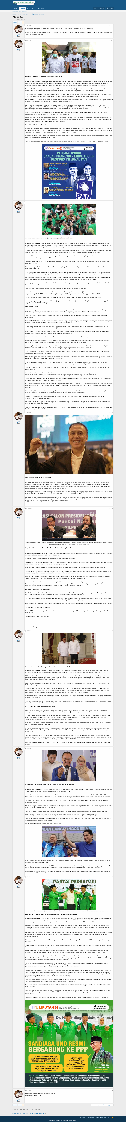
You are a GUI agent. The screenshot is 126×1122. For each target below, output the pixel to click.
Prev (15, 22)
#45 (112, 508)
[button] (35, 8)
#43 (112, 202)
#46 (112, 631)
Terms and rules (90, 1117)
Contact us (82, 1117)
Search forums (23, 11)
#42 (112, 40)
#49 (112, 1090)
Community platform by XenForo (63, 1120)
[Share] (109, 26)
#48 (112, 877)
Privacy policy (99, 1117)
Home (15, 8)
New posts (15, 11)
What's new (30, 8)
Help (105, 1117)
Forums (22, 8)
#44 (112, 413)
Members (41, 8)
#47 (112, 748)
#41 (112, 26)
